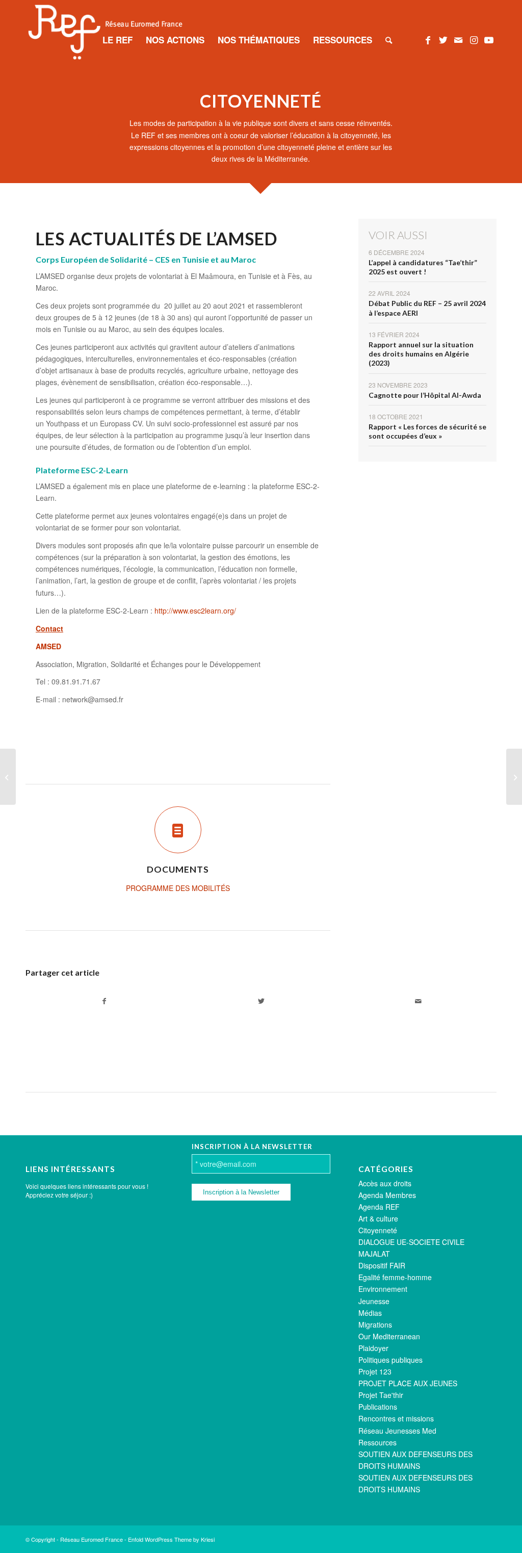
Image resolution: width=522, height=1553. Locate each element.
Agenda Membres (387, 1195)
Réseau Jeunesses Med (397, 1430)
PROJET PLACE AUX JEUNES (407, 1383)
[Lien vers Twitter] (443, 39)
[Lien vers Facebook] (427, 39)
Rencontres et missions (396, 1418)
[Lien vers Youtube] (489, 39)
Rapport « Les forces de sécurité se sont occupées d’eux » (427, 431)
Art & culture (378, 1218)
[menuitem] (117, 40)
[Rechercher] (389, 40)
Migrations (375, 1324)
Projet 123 (375, 1371)
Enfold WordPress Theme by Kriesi (171, 1539)
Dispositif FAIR (381, 1265)
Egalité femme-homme (395, 1277)
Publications (377, 1407)
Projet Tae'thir (380, 1395)
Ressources (377, 1442)
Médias (370, 1313)
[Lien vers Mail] (458, 39)
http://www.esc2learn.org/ (195, 610)
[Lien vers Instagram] (473, 39)
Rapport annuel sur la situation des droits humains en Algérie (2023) (421, 353)
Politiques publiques (390, 1360)
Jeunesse (373, 1301)
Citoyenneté (377, 1230)
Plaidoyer (373, 1348)
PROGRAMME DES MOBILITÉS (178, 888)
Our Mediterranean (389, 1336)
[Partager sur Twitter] (261, 1001)
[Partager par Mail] (418, 1001)
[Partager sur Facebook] (103, 1001)
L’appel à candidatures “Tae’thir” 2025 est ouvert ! (423, 267)
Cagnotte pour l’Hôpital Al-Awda (425, 395)
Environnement (382, 1289)
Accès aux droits (384, 1183)
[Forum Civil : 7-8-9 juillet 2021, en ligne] (8, 777)
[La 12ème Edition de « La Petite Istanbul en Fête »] (514, 777)
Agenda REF (379, 1207)
